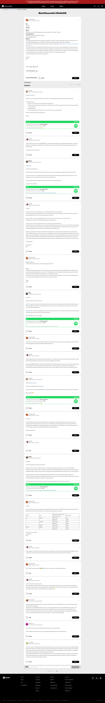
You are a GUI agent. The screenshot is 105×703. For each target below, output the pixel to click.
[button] (79, 20)
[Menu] (102, 6)
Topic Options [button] (27, 82)
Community (8, 6)
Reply (75, 78)
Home (8, 9)
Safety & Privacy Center (11, 700)
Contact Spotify (53, 688)
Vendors (37, 690)
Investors (37, 688)
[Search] (95, 6)
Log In (98, 6)
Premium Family (68, 685)
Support (52, 679)
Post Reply (75, 667)
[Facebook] (100, 678)
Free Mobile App (53, 685)
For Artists (37, 679)
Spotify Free (67, 690)
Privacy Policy (19, 700)
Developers (37, 682)
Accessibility (40, 700)
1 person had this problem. (31, 77)
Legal (4, 700)
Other (15, 9)
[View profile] (27, 20)
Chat (52, 6)
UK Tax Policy (56, 700)
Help (43, 6)
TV (37, 66)
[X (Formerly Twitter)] (96, 678)
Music (31, 66)
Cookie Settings (27, 700)
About (22, 679)
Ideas (61, 6)
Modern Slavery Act (48, 700)
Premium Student (68, 688)
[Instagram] (92, 678)
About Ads (34, 700)
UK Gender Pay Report (64, 700)
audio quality (45, 389)
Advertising (37, 685)
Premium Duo (68, 682)
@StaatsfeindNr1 (31, 95)
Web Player (52, 682)
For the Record (24, 685)
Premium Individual (69, 679)
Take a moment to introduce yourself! (48, 193)
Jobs (22, 682)
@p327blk (29, 165)
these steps (60, 2)
